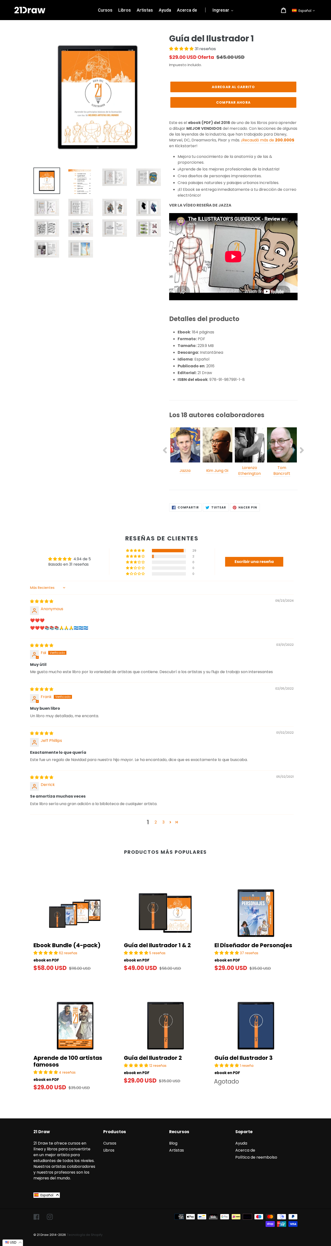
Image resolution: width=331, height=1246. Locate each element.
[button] (304, 10)
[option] (185, 453)
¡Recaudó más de (267, 140)
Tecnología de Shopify (84, 1234)
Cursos (109, 1143)
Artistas (176, 1150)
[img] (41, 601)
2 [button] (156, 822)
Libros (108, 1150)
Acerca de (245, 1150)
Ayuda (241, 1143)
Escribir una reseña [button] (254, 561)
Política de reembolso (256, 1157)
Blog (173, 1143)
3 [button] (163, 822)
